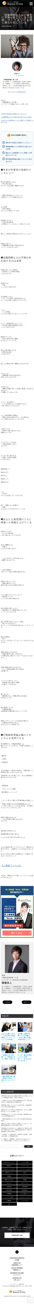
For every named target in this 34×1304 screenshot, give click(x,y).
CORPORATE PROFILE (17, 1259)
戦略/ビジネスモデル (9, 1179)
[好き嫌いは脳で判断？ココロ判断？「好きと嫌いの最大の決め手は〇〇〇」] (25, 1031)
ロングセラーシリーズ (24, 1197)
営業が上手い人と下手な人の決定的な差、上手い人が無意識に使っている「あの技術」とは (16, 1110)
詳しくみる (17, 933)
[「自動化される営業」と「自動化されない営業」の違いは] (9, 1052)
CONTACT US (17, 1235)
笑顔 (9, 1204)
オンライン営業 (25, 1162)
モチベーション (25, 1183)
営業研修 (9, 1200)
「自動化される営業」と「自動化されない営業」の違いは (8, 1057)
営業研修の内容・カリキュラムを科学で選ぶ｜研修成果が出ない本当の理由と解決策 (16, 1105)
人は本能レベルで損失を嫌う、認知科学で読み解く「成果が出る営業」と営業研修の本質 (16, 1135)
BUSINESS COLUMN (17, 1274)
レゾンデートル (25, 1200)
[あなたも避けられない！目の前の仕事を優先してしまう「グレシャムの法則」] (9, 1031)
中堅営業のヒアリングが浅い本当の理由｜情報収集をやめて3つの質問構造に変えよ (16, 1115)
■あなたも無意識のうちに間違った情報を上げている (19, 154)
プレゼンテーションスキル (9, 1169)
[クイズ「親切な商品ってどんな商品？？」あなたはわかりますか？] (25, 1052)
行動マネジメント (9, 1172)
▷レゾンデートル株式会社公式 (17, 92)
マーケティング (25, 1176)
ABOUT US (17, 1264)
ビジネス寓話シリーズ (24, 1193)
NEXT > (26, 1002)
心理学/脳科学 (25, 1186)
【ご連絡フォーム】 (11, 865)
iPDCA (24, 1172)
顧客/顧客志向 (25, 1190)
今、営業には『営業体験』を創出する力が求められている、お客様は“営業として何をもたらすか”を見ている (16, 1139)
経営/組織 (9, 1186)
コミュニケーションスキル (24, 1169)
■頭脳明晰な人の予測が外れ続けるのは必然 (19, 148)
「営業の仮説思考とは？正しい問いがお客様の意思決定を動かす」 (16, 1119)
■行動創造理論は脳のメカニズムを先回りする (19, 160)
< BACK (7, 1002)
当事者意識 (9, 1193)
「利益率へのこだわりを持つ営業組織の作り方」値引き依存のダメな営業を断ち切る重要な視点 (16, 1101)
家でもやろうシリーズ (9, 1162)
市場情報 (25, 1179)
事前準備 (9, 1176)
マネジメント (9, 1183)
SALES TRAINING (17, 1269)
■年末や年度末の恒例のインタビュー (19, 143)
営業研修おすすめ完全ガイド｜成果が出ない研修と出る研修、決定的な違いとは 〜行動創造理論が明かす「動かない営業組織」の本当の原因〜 (16, 1129)
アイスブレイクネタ (25, 1165)
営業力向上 (9, 1165)
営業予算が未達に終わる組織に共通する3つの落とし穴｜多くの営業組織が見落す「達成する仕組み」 (17, 1096)
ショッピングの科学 (9, 1197)
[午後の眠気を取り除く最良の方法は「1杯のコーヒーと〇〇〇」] (9, 1073)
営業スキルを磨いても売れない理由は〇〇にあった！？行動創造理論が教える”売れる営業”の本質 (16, 1124)
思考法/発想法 (9, 1190)
